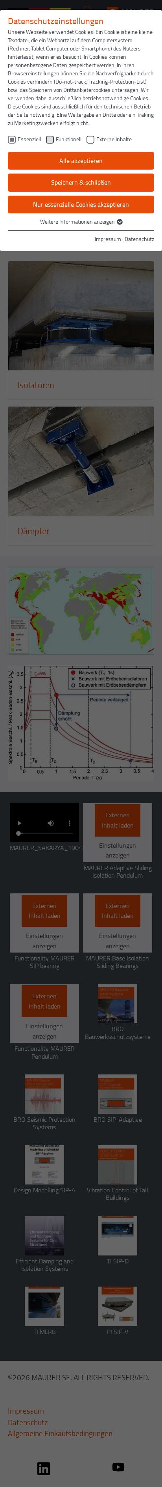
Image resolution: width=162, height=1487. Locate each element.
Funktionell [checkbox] (68, 139)
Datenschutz (139, 239)
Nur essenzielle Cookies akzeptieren (81, 204)
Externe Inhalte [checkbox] (114, 139)
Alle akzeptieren (81, 160)
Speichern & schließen (81, 182)
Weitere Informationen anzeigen (78, 221)
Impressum (108, 239)
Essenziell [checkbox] (29, 139)
